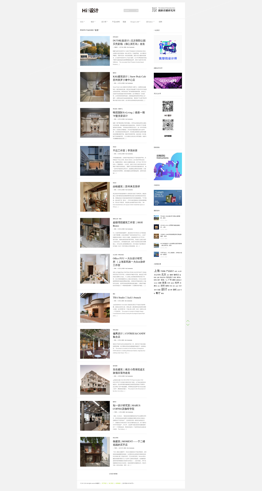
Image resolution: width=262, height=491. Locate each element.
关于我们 (104, 483)
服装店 (172, 283)
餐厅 (158, 292)
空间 (170, 286)
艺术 (180, 286)
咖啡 (171, 275)
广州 (170, 279)
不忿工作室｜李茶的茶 (125, 150)
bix (115, 83)
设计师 (103, 22)
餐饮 (120, 218)
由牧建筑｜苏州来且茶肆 (126, 186)
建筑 (174, 280)
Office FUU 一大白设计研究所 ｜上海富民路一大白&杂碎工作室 (129, 262)
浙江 (159, 286)
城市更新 (115, 366)
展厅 (158, 280)
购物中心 (120, 109)
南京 (168, 275)
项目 (92, 22)
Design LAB (134, 22)
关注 (81, 22)
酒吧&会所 (115, 218)
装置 (158, 290)
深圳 (163, 285)
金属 (178, 290)
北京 (163, 274)
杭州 (177, 282)
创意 (176, 271)
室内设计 (169, 277)
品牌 (158, 277)
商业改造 (115, 109)
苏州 (155, 290)
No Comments (130, 47)
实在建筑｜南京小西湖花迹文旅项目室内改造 (129, 371)
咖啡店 (114, 73)
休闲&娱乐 (115, 37)
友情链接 (118, 483)
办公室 (179, 271)
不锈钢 (162, 271)
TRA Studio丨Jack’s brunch (127, 297)
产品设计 (170, 271)
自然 (177, 286)
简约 (174, 286)
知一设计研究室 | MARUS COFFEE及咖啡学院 (126, 407)
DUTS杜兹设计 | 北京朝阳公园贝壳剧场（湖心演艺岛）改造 (129, 42)
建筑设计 (179, 280)
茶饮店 (114, 147)
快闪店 (155, 283)
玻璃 (167, 286)
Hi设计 (116, 47)
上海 (157, 271)
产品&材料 (116, 22)
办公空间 (115, 254)
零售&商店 (121, 254)
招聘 (160, 22)
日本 (168, 283)
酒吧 (175, 289)
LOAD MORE (113, 474)
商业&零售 (115, 437)
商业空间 (162, 277)
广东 (166, 280)
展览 (162, 280)
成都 (159, 283)
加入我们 (111, 483)
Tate (115, 412)
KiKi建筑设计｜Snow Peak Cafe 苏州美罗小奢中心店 (129, 78)
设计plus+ (149, 22)
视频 (124, 22)
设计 (164, 289)
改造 (164, 282)
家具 (174, 277)
